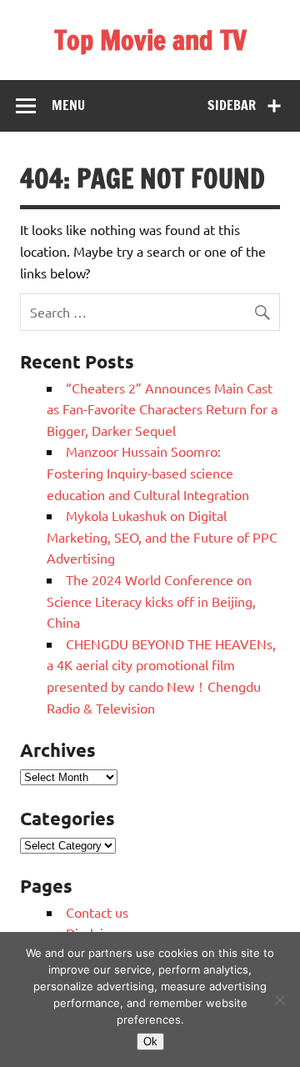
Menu (68, 105)
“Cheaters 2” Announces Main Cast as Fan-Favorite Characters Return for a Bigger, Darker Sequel (162, 408)
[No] (279, 999)
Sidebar (232, 105)
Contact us (97, 912)
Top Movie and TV (150, 40)
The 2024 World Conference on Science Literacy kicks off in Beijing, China (151, 600)
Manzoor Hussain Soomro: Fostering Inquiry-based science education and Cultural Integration (148, 472)
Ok (150, 1041)
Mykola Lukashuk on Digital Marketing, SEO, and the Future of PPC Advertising (162, 536)
